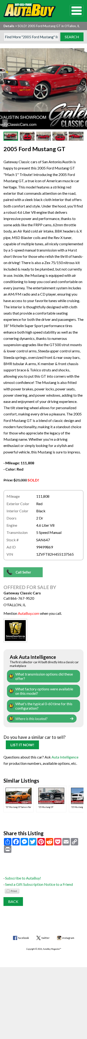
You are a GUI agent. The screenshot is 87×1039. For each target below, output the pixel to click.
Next (80, 88)
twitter (46, 937)
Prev (7, 88)
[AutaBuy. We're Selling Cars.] (29, 10)
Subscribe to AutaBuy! (23, 878)
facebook (23, 937)
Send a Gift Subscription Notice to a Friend (39, 884)
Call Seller (23, 572)
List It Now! (22, 745)
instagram (68, 937)
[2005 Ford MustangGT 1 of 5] (43, 88)
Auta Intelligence (65, 757)
